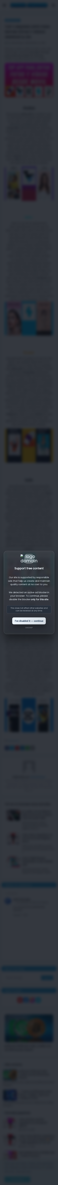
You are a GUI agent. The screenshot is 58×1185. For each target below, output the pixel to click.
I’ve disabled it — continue (29, 621)
